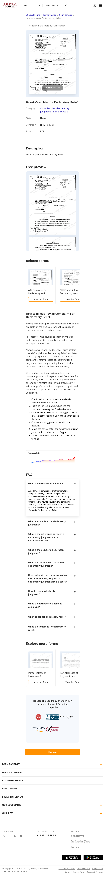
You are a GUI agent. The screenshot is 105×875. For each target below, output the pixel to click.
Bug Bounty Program (95, 872)
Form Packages (11, 764)
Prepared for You (12, 796)
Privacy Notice (97, 868)
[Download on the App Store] (71, 857)
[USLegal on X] (4, 836)
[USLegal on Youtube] (21, 836)
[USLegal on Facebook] (10, 836)
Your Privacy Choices (67, 868)
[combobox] (31, 5)
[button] (100, 5)
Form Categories (12, 772)
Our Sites (7, 813)
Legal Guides (9, 788)
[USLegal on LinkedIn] (15, 836)
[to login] (94, 5)
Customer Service (12, 780)
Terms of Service (83, 868)
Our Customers (11, 804)
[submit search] (66, 5)
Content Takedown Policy (74, 872)
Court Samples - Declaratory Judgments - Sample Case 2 (54, 110)
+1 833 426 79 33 (46, 835)
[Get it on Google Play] (93, 857)
